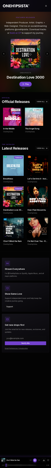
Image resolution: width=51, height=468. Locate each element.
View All (41, 101)
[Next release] (47, 53)
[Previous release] (3, 53)
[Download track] (44, 460)
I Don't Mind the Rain (13, 460)
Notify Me (25, 343)
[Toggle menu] (46, 6)
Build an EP (15, 33)
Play (27, 83)
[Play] (25, 53)
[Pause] (19, 235)
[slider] (25, 465)
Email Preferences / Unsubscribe (16, 348)
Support (9, 307)
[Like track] (48, 460)
